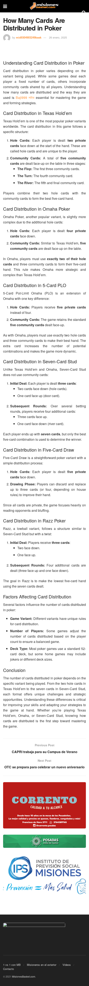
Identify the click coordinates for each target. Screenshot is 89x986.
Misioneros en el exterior (41, 965)
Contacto (8, 969)
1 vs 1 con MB (12, 965)
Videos (67, 965)
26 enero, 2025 (58, 37)
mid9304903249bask (28, 37)
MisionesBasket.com (23, 976)
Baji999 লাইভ (25, 97)
